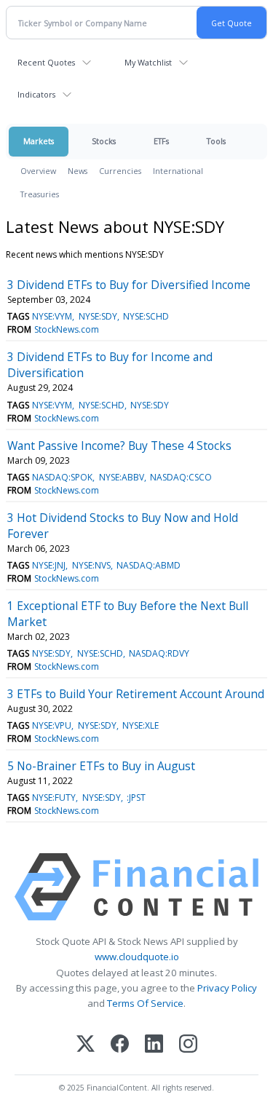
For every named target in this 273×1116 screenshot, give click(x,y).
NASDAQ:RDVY (159, 653)
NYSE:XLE (140, 725)
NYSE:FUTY (54, 797)
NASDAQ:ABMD (148, 565)
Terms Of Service (145, 1003)
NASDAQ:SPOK (62, 477)
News (77, 170)
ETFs (161, 140)
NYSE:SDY (98, 316)
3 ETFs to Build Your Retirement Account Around (135, 694)
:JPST (136, 797)
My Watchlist (148, 62)
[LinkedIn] (154, 1045)
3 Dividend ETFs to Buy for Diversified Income (128, 285)
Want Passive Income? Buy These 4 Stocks (119, 446)
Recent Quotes (46, 62)
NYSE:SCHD (146, 316)
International (178, 170)
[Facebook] (120, 1045)
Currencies (120, 170)
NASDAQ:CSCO (181, 477)
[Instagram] (188, 1045)
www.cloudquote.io (137, 956)
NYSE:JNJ (49, 565)
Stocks (104, 140)
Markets (38, 140)
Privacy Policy (227, 987)
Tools (216, 140)
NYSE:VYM (52, 316)
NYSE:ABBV (121, 477)
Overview (38, 170)
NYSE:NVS (91, 565)
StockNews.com (66, 329)
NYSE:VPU (51, 725)
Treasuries (39, 194)
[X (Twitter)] (85, 1045)
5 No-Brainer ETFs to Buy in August (101, 766)
